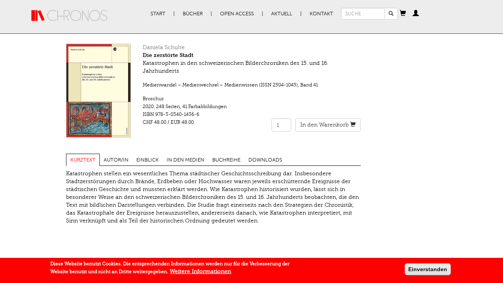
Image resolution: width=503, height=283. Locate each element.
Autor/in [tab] (116, 160)
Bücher (193, 14)
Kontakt (321, 14)
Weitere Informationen (200, 271)
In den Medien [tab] (185, 160)
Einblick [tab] (147, 160)
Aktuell (281, 14)
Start (158, 14)
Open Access (237, 14)
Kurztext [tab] (82, 160)
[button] (403, 13)
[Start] (70, 16)
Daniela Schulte (164, 47)
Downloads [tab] (265, 160)
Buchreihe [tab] (226, 160)
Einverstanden (427, 269)
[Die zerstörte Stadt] (98, 91)
